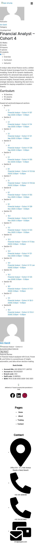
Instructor (3, 22)
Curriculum (8, 60)
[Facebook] (12, 395)
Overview (7, 57)
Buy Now (4, 352)
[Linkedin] (18, 395)
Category (3, 27)
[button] (32, 3)
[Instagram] (24, 395)
